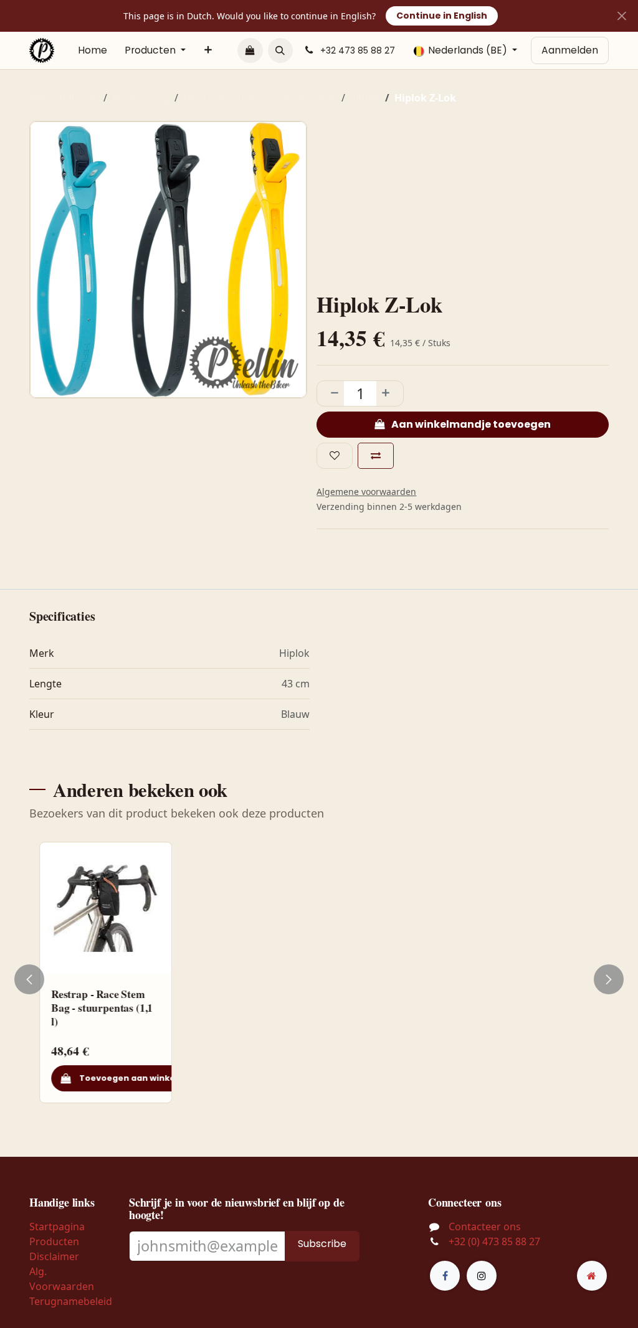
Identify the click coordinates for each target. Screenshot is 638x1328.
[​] (445, 1276)
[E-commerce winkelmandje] (249, 50)
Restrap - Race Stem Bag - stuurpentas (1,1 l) (101, 1007)
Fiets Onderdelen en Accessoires (259, 98)
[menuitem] (92, 50)
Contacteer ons (485, 1226)
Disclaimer (54, 1256)
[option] (319, 979)
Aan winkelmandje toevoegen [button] (470, 424)
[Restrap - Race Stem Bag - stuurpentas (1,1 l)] (105, 908)
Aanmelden (569, 50)
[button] (280, 50)
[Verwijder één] (331, 393)
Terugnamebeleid (70, 1301)
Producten (54, 1241)
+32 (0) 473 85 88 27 (494, 1241)
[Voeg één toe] (389, 393)
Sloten (365, 98)
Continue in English (441, 15)
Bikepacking (140, 98)
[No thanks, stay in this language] (621, 15)
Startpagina (57, 1226)
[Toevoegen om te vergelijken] (376, 456)
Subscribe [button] (322, 1243)
